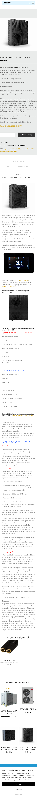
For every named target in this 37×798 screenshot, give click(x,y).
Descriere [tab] (17, 161)
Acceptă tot (18, 784)
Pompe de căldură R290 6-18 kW (11, 126)
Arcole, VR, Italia (22, 280)
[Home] (7, 3)
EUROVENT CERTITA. (9, 287)
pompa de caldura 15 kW (12, 149)
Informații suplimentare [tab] (17, 166)
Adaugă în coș (27, 135)
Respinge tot (18, 794)
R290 (15, 151)
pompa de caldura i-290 (27, 149)
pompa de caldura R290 (16, 146)
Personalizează (18, 789)
